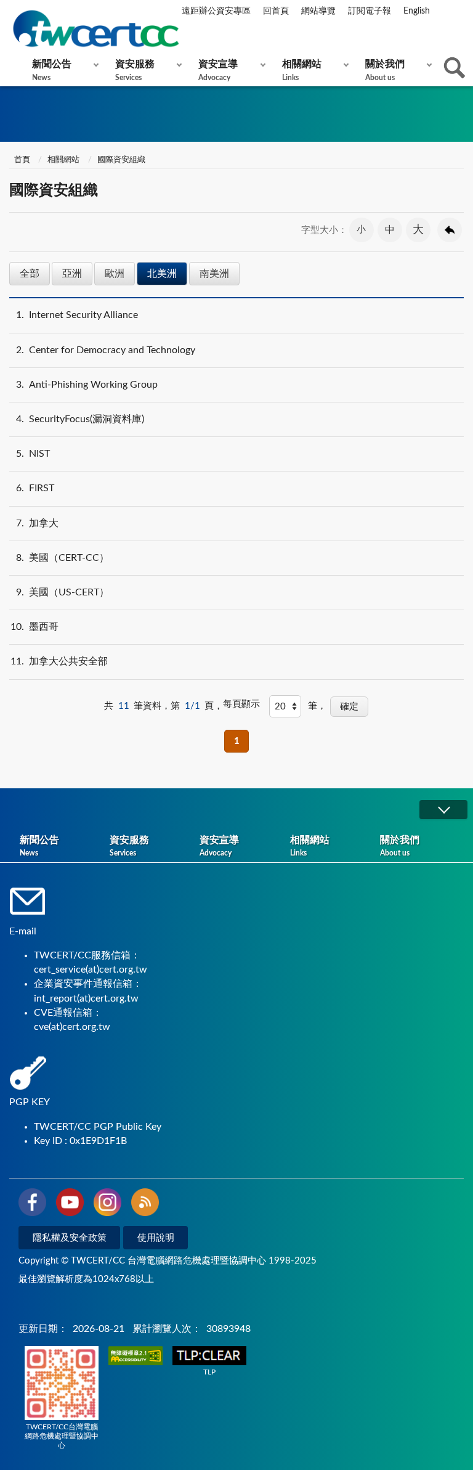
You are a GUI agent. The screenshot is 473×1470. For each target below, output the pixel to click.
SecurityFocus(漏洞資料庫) (80, 419)
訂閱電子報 (369, 11)
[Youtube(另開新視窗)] (70, 1204)
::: (11, 12)
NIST (33, 454)
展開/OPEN (443, 809)
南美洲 (214, 274)
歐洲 (114, 274)
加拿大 (37, 523)
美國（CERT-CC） (62, 558)
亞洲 (72, 274)
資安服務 (135, 70)
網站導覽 (318, 11)
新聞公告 (51, 70)
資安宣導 (218, 70)
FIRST (35, 488)
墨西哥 (34, 627)
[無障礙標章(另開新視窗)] (135, 1357)
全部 (29, 274)
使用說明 (155, 1238)
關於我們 (385, 70)
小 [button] (361, 229)
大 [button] (418, 229)
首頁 (21, 160)
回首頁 (276, 11)
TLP (209, 1372)
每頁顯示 (241, 704)
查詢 (454, 67)
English (416, 11)
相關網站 (301, 70)
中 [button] (390, 230)
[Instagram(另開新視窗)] (107, 1204)
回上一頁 (449, 230)
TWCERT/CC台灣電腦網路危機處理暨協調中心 (62, 1436)
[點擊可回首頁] (95, 28)
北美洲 (162, 274)
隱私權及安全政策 (70, 1238)
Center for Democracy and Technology (105, 350)
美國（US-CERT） (62, 592)
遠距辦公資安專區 (216, 11)
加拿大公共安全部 (59, 661)
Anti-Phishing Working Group (87, 385)
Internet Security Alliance (77, 315)
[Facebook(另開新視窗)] (32, 1204)
